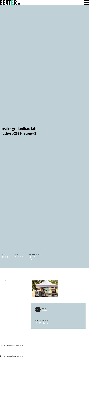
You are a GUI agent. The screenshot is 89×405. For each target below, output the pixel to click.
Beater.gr (4, 257)
